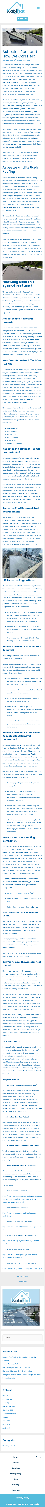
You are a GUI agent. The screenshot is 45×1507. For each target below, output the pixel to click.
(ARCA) (10, 902)
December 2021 (8, 1406)
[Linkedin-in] (40, 1457)
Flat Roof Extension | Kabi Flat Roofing (17, 1371)
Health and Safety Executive (18, 893)
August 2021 (7, 1417)
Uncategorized (8, 60)
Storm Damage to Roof (11, 1364)
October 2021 (7, 1410)
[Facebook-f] (36, 1457)
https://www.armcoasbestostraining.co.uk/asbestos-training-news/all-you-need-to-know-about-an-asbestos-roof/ (22, 1199)
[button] (38, 8)
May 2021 (6, 1424)
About (16, 1462)
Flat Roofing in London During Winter (16, 1367)
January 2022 (8, 1403)
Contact (16, 1490)
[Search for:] (22, 1338)
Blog (16, 1479)
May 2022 (6, 1396)
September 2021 (9, 1414)
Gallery (15, 1484)
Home (16, 1457)
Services (16, 1468)
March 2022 (7, 1399)
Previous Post (22, 1276)
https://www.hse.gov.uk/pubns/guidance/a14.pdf (22, 1268)
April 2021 (6, 1428)
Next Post (22, 1282)
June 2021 (6, 1421)
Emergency (15, 1473)
